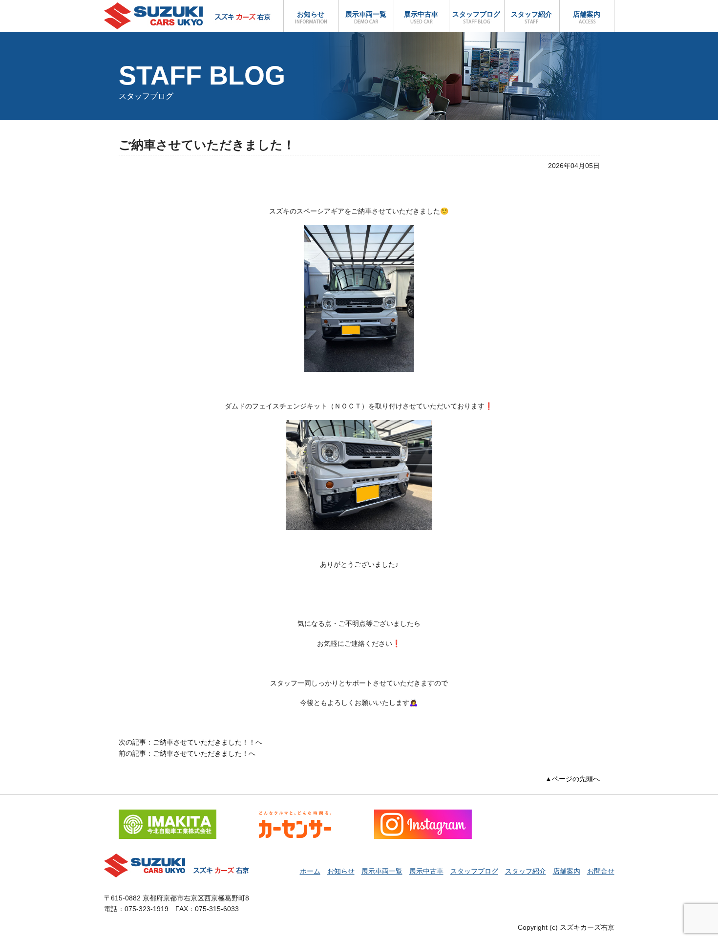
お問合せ (600, 871)
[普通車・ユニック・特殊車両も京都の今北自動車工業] (167, 815)
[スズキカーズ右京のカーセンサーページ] (295, 815)
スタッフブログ (476, 14)
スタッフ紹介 (531, 14)
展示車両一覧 (365, 14)
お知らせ (310, 14)
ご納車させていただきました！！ (204, 742)
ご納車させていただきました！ (201, 753)
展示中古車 (421, 14)
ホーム (310, 871)
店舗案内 (586, 14)
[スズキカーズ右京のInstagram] (423, 815)
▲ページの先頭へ (572, 779)
